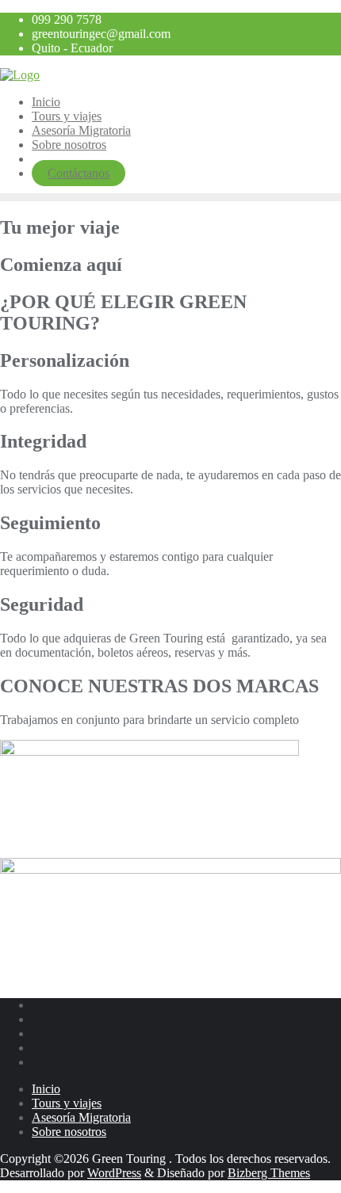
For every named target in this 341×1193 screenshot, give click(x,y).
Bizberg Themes (269, 1173)
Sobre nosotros (69, 1131)
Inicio (46, 1089)
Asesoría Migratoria (81, 1117)
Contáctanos (78, 173)
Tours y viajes (67, 1103)
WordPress (114, 1173)
